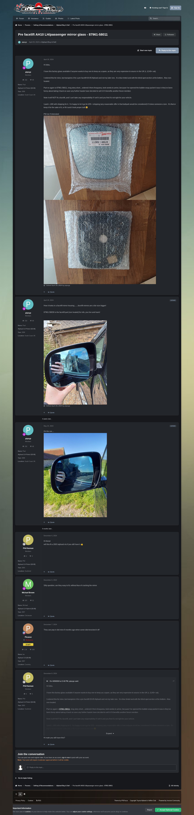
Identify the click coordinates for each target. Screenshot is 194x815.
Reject (149, 810)
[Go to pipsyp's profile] (19, 42)
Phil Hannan (28, 548)
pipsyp (24, 42)
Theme (116, 800)
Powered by (169, 800)
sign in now (66, 757)
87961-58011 (64, 709)
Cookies (30, 800)
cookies (28, 812)
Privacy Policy (20, 800)
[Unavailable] (100, 117)
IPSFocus (124, 800)
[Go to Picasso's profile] (28, 628)
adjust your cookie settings (82, 812)
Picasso (28, 637)
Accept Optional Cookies (169, 810)
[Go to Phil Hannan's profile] (28, 540)
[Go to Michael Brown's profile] (28, 584)
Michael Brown (28, 593)
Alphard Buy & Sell (48, 42)
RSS (39, 800)
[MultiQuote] (44, 292)
